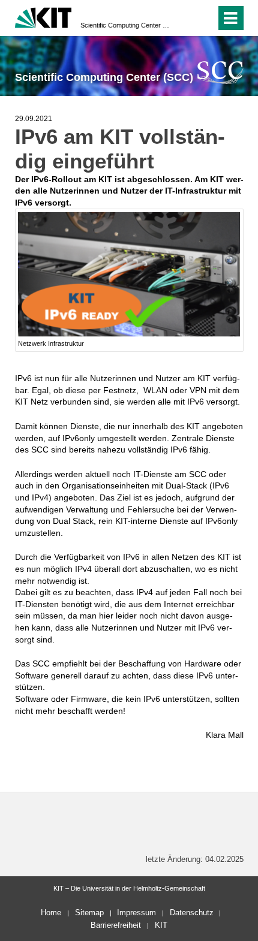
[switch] (185, 18)
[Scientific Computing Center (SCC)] (220, 72)
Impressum (136, 912)
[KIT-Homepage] (43, 16)
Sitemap (89, 912)
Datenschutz (192, 912)
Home (51, 912)
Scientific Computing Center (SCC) (125, 25)
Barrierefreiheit (116, 925)
